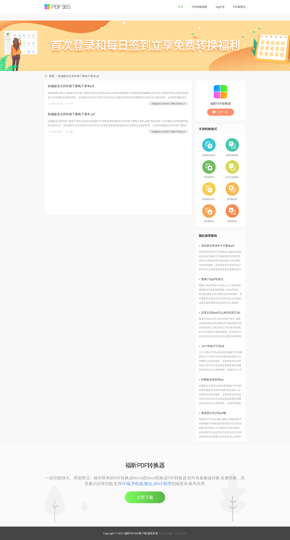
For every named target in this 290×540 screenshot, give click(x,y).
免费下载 (222, 112)
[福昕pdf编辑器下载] (145, 46)
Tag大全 (220, 7)
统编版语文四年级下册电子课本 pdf (71, 114)
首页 (180, 7)
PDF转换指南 (199, 7)
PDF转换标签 (179, 533)
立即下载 (145, 497)
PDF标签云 (239, 7)
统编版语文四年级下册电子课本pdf (71, 86)
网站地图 (164, 533)
